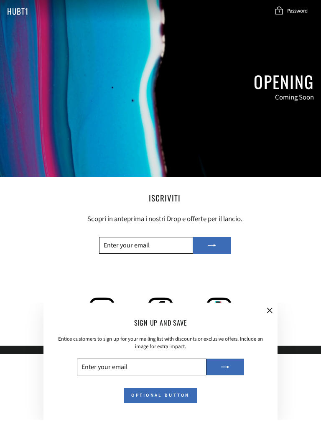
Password (297, 11)
